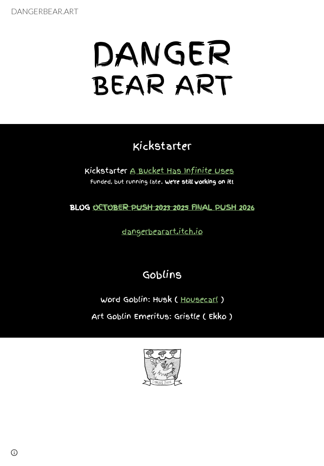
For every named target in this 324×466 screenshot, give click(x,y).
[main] (162, 67)
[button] (14, 452)
